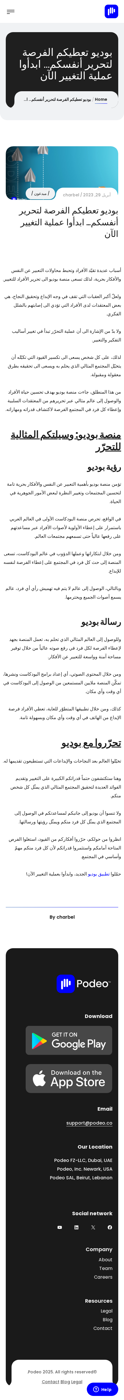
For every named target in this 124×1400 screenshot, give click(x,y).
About (105, 1259)
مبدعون (40, 193)
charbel (71, 195)
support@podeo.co (89, 1123)
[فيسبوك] (109, 1227)
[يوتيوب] (59, 1227)
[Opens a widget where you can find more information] (102, 1390)
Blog (107, 1319)
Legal (106, 1311)
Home (101, 99)
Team (105, 1268)
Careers (103, 1277)
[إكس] (93, 1227)
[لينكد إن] (76, 1227)
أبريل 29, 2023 (97, 195)
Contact (102, 1328)
